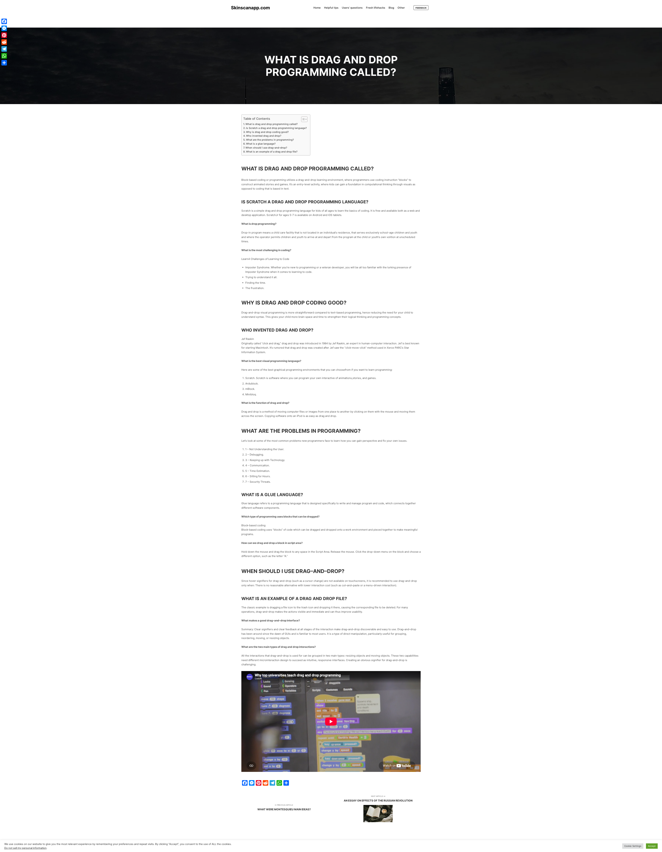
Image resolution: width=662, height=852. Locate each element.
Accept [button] (652, 846)
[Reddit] (4, 42)
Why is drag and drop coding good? (267, 131)
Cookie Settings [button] (632, 846)
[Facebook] (4, 21)
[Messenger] (4, 28)
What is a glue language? (260, 143)
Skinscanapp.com (248, 7)
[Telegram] (4, 48)
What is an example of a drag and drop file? (271, 151)
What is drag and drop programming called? (271, 124)
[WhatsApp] (4, 55)
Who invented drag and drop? (263, 135)
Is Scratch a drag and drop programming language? (276, 127)
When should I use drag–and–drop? (266, 147)
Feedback (421, 8)
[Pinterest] (4, 35)
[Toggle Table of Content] (303, 119)
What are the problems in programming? (270, 139)
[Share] (4, 62)
